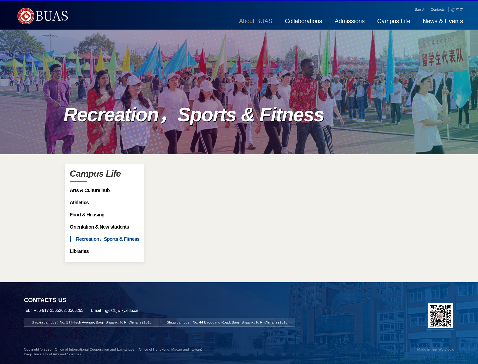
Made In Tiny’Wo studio (435, 349)
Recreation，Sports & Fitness (107, 239)
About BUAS (255, 21)
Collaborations (303, 21)
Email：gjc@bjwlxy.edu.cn (114, 310)
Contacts (438, 9)
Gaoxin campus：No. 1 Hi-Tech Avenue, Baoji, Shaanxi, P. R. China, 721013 (92, 322)
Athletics (79, 202)
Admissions (350, 21)
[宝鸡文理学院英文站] (43, 22)
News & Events (443, 21)
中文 (459, 9)
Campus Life (393, 21)
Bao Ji (419, 9)
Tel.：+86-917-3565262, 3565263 (53, 310)
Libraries (79, 251)
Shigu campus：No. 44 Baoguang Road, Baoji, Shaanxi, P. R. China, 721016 (227, 322)
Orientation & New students (99, 227)
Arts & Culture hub (90, 190)
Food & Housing (87, 214)
